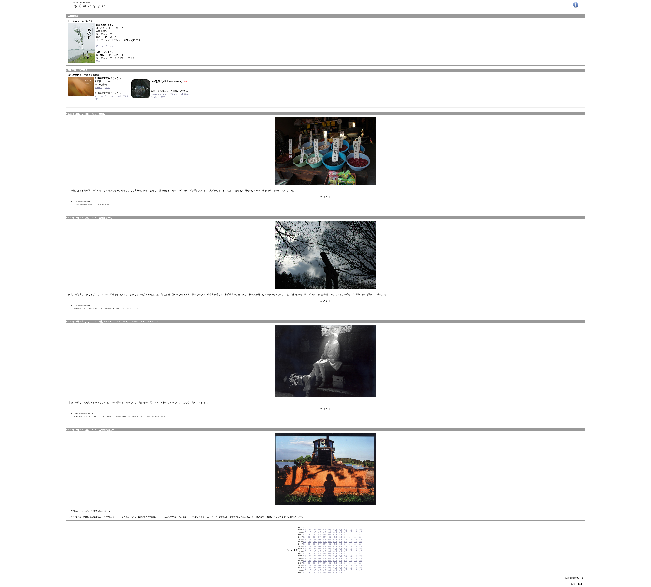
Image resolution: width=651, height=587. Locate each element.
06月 (330, 530)
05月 (325, 530)
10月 (350, 530)
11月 (355, 530)
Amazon (98, 87)
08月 (340, 530)
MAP (111, 46)
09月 (345, 530)
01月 (304, 530)
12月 (304, 527)
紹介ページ (101, 46)
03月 (315, 530)
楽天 (107, 87)
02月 (309, 530)
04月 (320, 530)
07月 (335, 530)
